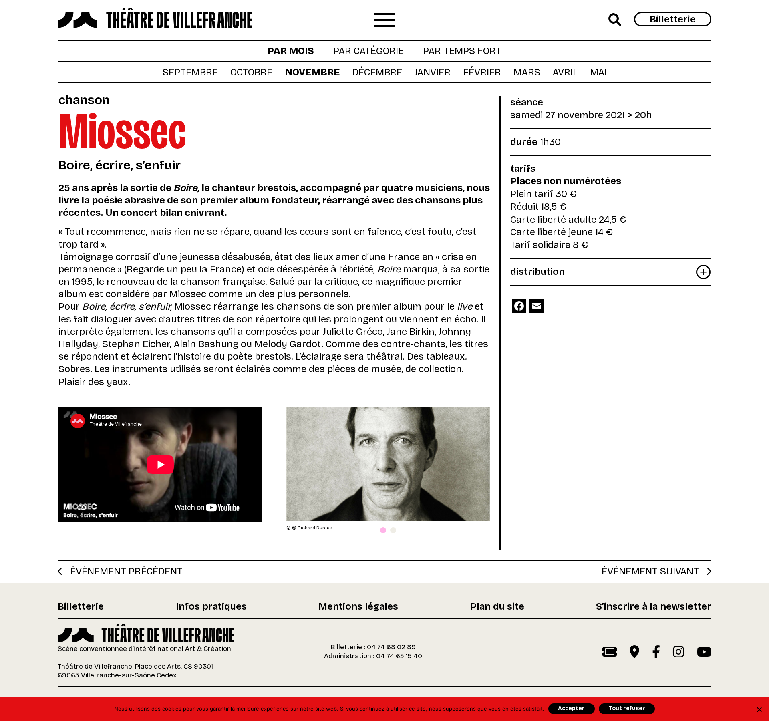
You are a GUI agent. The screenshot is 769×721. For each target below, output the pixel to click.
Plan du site (497, 607)
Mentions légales (358, 607)
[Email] (537, 306)
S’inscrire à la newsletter (653, 607)
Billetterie (673, 19)
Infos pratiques (211, 607)
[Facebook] (519, 306)
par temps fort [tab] (462, 50)
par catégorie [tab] (368, 50)
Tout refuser (627, 708)
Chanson (84, 100)
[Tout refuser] (759, 709)
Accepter (571, 708)
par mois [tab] (291, 50)
